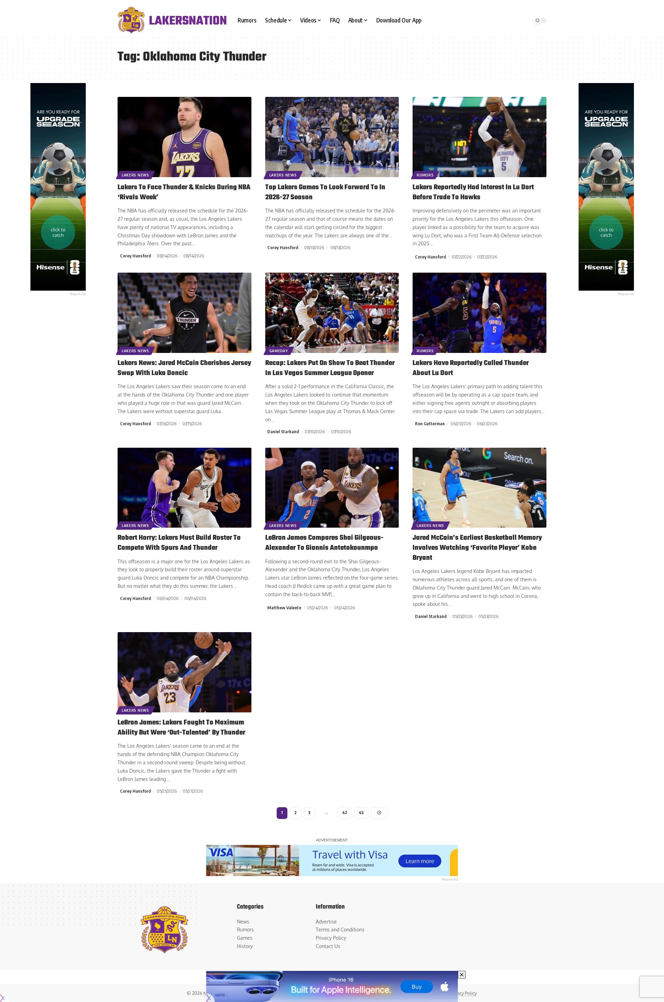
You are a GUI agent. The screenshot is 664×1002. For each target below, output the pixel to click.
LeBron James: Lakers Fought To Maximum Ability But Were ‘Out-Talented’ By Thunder (181, 727)
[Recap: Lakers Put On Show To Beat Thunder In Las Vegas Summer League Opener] (332, 313)
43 (361, 812)
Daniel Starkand (283, 431)
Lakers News (135, 175)
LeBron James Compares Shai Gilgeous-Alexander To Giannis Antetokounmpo (324, 542)
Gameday (278, 351)
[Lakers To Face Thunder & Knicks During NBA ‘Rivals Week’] (184, 137)
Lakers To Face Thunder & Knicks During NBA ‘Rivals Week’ (184, 192)
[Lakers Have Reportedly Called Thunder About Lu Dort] (479, 313)
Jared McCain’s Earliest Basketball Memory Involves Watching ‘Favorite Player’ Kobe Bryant (477, 547)
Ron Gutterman (430, 423)
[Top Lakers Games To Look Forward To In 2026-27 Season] (332, 137)
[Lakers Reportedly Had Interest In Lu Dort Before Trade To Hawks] (479, 137)
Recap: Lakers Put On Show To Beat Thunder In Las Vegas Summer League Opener (330, 368)
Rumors (425, 175)
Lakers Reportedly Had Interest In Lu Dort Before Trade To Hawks (473, 192)
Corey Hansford (135, 255)
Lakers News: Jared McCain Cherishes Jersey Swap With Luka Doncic (184, 368)
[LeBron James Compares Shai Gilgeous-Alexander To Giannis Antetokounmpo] (332, 488)
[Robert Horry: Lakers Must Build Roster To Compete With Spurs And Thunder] (184, 488)
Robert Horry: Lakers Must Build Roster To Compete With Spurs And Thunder (179, 542)
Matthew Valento (284, 607)
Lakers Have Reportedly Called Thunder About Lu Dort (471, 368)
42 (344, 812)
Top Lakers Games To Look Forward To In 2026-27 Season (325, 192)
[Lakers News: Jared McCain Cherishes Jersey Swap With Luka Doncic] (184, 313)
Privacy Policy (463, 993)
